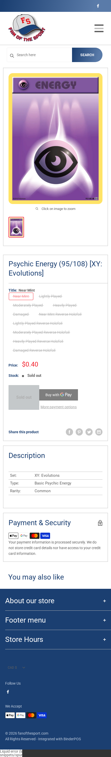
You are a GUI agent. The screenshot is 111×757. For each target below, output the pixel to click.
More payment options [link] (59, 407)
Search (87, 55)
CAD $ (12, 667)
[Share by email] (98, 432)
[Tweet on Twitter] (89, 432)
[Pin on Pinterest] (79, 432)
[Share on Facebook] (69, 432)
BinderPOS (72, 739)
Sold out (23, 397)
